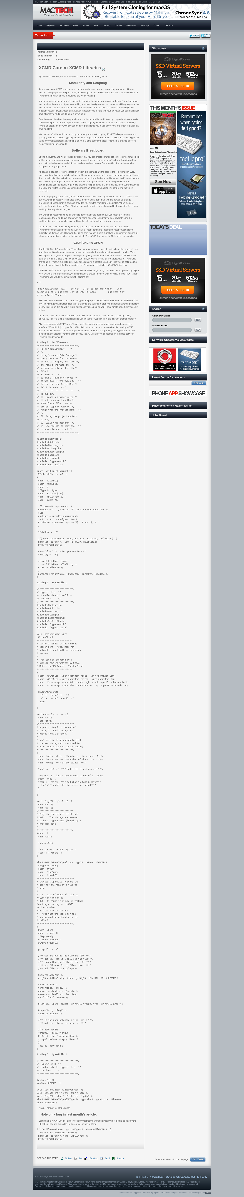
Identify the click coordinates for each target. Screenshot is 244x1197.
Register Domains (100, 2)
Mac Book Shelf (155, 2)
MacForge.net (72, 2)
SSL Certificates (117, 2)
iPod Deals (131, 2)
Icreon (208, 1192)
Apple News (86, 2)
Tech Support (58, 2)
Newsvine (120, 1158)
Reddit (107, 1158)
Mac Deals (142, 2)
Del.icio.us (93, 1158)
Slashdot (68, 1158)
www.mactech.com (61, 1176)
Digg (80, 1158)
